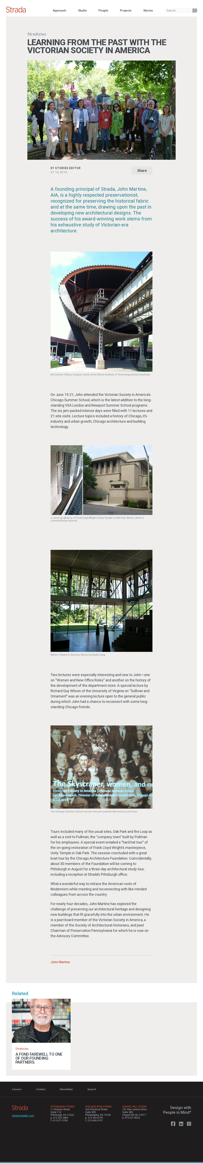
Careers (17, 1089)
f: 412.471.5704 (59, 1120)
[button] (59, 10)
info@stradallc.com (23, 1115)
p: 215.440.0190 (94, 1117)
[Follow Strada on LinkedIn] (181, 1123)
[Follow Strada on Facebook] (173, 1123)
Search (91, 1089)
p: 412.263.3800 (59, 1117)
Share (142, 170)
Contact (40, 1089)
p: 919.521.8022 (131, 1117)
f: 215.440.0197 (93, 1120)
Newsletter (66, 1089)
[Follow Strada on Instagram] (189, 1123)
